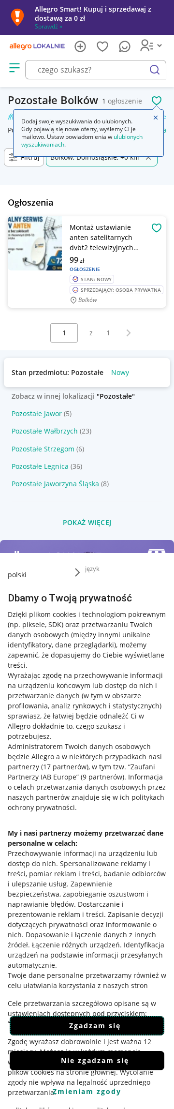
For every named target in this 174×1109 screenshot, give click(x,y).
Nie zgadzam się (95, 1060)
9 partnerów (102, 776)
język (92, 568)
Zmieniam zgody (87, 1091)
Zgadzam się (95, 1025)
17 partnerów (65, 766)
